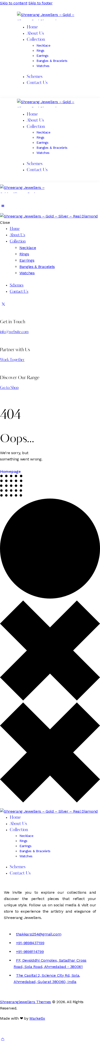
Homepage (10, 471)
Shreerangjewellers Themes (25, 1002)
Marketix (37, 1018)
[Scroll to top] (2, 1038)
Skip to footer (40, 3)
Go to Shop (9, 388)
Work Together (12, 360)
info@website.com (14, 332)
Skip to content (13, 3)
